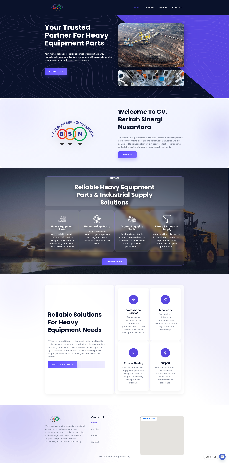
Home (137, 7)
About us (149, 7)
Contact (177, 7)
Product (95, 435)
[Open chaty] (222, 457)
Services (163, 7)
